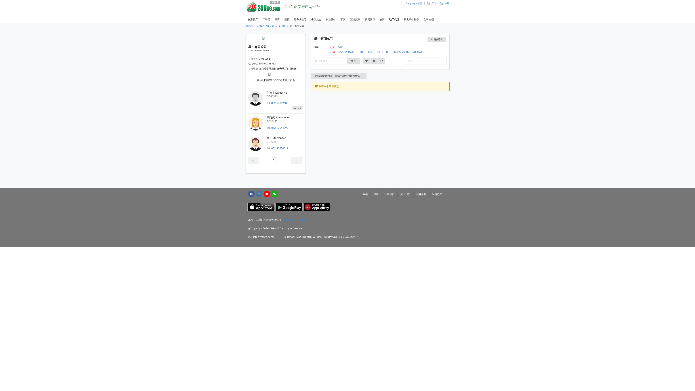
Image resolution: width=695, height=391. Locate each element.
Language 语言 (414, 3)
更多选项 (438, 39)
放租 (340, 47)
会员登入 (431, 3)
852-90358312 (279, 148)
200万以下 (351, 51)
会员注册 (444, 3)
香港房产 (253, 19)
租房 (277, 19)
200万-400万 (367, 51)
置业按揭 (355, 19)
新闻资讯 (370, 19)
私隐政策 (437, 194)
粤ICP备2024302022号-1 (262, 237)
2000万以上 (419, 51)
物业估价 (331, 19)
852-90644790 (279, 127)
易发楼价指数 (411, 19)
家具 (343, 19)
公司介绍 (429, 19)
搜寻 (353, 60)
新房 (286, 19)
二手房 (266, 19)
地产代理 (394, 19)
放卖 (332, 47)
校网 (382, 19)
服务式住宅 (300, 19)
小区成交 (316, 19)
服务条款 (421, 194)
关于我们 (405, 194)
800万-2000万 (402, 51)
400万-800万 (384, 51)
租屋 (376, 194)
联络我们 (389, 194)
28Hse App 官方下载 (294, 219)
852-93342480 (279, 102)
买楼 (365, 194)
